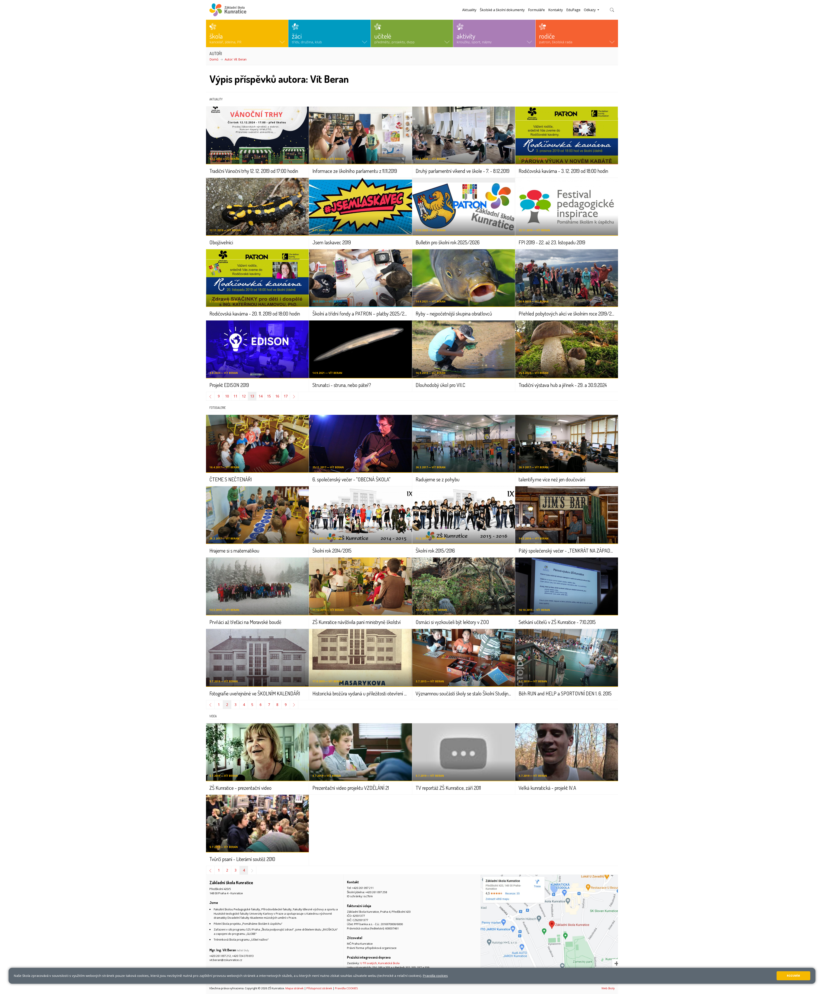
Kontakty (555, 10)
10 (227, 396)
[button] (247, 33)
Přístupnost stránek (319, 988)
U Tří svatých (368, 963)
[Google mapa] (549, 929)
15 (269, 396)
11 (235, 396)
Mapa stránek (294, 988)
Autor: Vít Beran (236, 59)
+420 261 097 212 (220, 956)
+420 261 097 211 (363, 888)
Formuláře (536, 10)
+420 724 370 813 (243, 956)
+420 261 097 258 (376, 892)
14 (260, 396)
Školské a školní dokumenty (502, 10)
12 (244, 396)
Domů (213, 59)
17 (286, 396)
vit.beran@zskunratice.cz (225, 960)
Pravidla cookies (435, 975)
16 (277, 396)
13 (252, 396)
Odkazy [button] (590, 10)
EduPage (573, 10)
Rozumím (793, 975)
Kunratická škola (389, 963)
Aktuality (469, 10)
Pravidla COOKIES (346, 988)
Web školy (608, 988)
